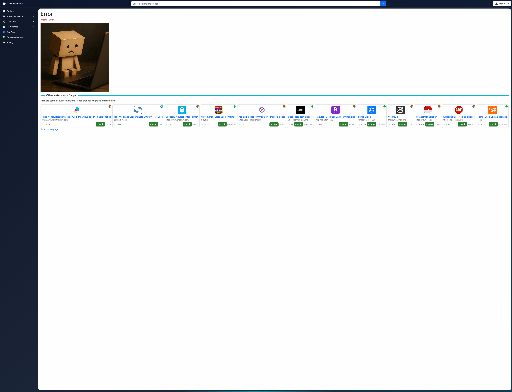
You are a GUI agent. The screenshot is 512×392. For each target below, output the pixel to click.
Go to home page (49, 129)
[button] (502, 3)
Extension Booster (15, 37)
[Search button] (383, 3)
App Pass (11, 32)
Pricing (10, 42)
